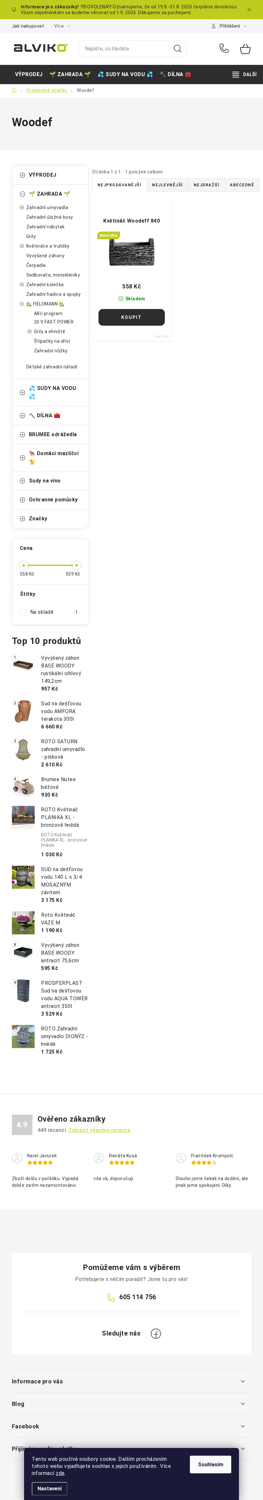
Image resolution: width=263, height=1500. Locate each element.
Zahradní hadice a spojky (53, 294)
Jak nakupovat (28, 26)
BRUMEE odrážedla (53, 434)
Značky (38, 519)
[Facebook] (156, 1333)
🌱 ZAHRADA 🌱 (50, 194)
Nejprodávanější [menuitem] (120, 185)
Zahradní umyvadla (47, 207)
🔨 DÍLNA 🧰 (45, 415)
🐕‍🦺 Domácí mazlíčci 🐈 (54, 457)
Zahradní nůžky (51, 350)
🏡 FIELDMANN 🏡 (45, 303)
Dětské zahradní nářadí (51, 366)
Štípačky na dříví (52, 341)
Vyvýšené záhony (45, 255)
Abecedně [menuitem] (242, 185)
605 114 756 (225, 49)
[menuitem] (29, 74)
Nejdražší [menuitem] (207, 185)
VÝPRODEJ (42, 175)
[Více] (244, 74)
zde (60, 1473)
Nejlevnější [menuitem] (167, 185)
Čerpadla (36, 265)
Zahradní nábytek (45, 226)
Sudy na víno (45, 481)
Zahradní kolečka (45, 284)
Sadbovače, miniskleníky (53, 275)
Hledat (178, 48)
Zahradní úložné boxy (49, 217)
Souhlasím (210, 1464)
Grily (31, 236)
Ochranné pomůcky (53, 500)
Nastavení (50, 1489)
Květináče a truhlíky (48, 246)
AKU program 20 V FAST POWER (54, 317)
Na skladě (54, 612)
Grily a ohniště (49, 331)
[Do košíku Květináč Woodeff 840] (131, 317)
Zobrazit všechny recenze (99, 1130)
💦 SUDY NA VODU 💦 (52, 392)
